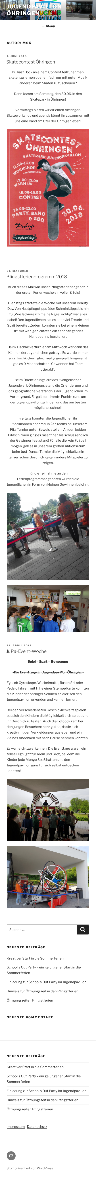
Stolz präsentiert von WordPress (30, 1168)
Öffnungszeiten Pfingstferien (30, 1000)
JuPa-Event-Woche (26, 651)
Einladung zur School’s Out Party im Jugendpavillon (46, 982)
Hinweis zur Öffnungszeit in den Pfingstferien (42, 991)
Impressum (16, 1127)
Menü (50, 26)
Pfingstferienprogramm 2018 (36, 276)
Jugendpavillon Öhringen (34, 10)
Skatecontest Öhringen (30, 62)
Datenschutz (37, 1127)
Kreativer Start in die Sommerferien (35, 958)
